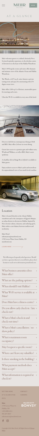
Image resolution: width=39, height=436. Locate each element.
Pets (4, 398)
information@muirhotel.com (26, 262)
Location (7, 211)
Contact (23, 391)
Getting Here (7, 391)
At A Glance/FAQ (8, 395)
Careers (23, 395)
